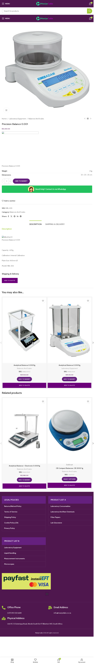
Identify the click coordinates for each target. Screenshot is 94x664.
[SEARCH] (89, 11)
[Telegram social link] (20, 216)
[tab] (35, 223)
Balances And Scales (36, 119)
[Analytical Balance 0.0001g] (24, 330)
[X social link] (11, 216)
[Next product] (90, 118)
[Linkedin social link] (17, 216)
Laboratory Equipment (17, 119)
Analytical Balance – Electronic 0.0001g (24, 466)
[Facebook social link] (8, 216)
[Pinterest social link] (14, 216)
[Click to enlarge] (6, 110)
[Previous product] (84, 118)
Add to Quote (9, 280)
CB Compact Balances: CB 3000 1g (69, 468)
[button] (24, 379)
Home (4, 119)
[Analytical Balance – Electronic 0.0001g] (24, 431)
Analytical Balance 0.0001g (24, 365)
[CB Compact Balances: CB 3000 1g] (69, 431)
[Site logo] (47, 3)
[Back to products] (87, 118)
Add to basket (21, 181)
